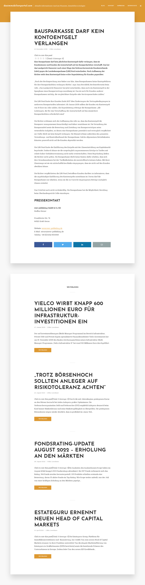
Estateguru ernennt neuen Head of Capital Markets (68, 519)
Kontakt (111, 5)
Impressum (121, 5)
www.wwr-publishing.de (52, 228)
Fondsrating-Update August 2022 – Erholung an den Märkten (70, 450)
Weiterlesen (43, 350)
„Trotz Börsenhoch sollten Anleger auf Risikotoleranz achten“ (70, 381)
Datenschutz (132, 5)
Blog (103, 5)
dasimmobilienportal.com (18, 6)
